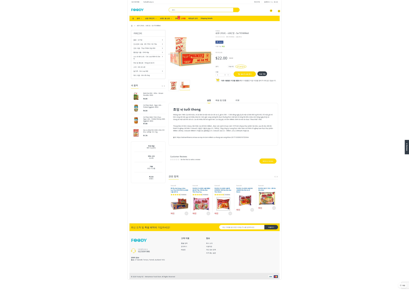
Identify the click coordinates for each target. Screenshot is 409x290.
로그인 (276, 2)
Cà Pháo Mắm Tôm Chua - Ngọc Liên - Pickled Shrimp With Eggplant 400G (154, 119)
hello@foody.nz (148, 2)
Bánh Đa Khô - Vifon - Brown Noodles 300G (153, 94)
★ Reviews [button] (407, 147)
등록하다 (267, 2)
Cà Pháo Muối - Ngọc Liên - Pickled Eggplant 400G (152, 106)
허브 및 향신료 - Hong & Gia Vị (143, 63)
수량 (216, 72)
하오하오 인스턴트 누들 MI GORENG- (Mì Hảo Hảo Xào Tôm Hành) (223, 190)
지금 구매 (262, 74)
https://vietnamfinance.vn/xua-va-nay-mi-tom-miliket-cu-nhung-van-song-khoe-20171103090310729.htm (213, 137)
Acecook (173, 186)
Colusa (217, 31)
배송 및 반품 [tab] (221, 100)
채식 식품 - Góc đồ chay (141, 75)
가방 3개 (231, 66)
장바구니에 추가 (246, 74)
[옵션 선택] (186, 213)
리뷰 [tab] (237, 100)
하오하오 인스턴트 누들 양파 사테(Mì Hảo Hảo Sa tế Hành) (244, 190)
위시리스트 (218, 52)
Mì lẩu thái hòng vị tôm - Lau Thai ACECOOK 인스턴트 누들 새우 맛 (179, 190)
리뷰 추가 (239, 37)
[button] (220, 37)
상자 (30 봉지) (241, 67)
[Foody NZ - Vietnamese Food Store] (137, 10)
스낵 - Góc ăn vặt (139, 67)
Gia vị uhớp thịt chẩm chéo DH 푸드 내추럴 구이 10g (153, 131)
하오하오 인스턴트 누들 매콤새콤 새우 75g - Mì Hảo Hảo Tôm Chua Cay (201, 190)
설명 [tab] (209, 100)
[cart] (277, 10)
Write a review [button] (263, 148)
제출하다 (271, 227)
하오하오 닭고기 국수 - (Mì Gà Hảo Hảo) (267, 189)
